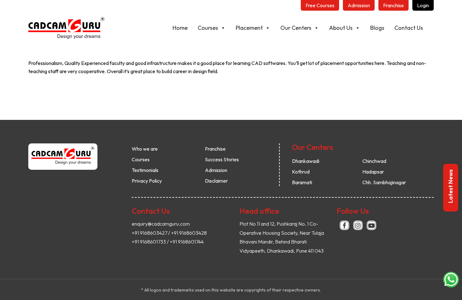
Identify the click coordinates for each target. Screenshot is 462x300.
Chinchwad (374, 161)
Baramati (302, 182)
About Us (341, 27)
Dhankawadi (305, 161)
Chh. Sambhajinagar (384, 182)
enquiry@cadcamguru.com (161, 224)
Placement (249, 27)
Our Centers (295, 27)
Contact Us (408, 27)
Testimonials (145, 170)
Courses (208, 27)
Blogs (377, 27)
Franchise (215, 149)
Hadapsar (373, 172)
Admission (216, 170)
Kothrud (301, 172)
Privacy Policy (147, 181)
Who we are (145, 149)
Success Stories (222, 159)
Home (180, 27)
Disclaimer (216, 181)
